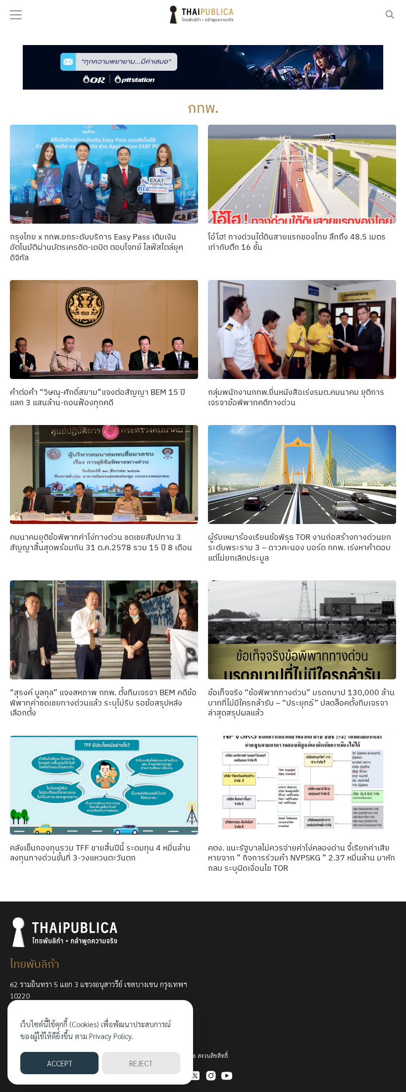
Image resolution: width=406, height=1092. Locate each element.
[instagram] (211, 1076)
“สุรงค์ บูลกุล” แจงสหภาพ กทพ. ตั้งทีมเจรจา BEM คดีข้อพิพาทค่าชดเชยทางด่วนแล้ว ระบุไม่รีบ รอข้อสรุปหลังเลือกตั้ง (103, 702)
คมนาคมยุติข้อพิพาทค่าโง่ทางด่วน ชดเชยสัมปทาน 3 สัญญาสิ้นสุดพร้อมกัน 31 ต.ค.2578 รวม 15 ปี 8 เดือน (101, 542)
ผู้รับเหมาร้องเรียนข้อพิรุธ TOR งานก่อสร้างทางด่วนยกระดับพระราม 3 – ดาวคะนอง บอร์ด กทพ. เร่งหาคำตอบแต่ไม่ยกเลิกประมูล (299, 547)
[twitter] (195, 1076)
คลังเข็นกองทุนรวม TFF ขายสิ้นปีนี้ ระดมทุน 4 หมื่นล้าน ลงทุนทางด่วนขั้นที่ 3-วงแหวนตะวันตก (100, 853)
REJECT (140, 1063)
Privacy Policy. (111, 1036)
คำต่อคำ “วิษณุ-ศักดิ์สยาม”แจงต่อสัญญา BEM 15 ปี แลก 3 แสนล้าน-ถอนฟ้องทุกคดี (97, 397)
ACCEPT (59, 1063)
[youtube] (227, 1076)
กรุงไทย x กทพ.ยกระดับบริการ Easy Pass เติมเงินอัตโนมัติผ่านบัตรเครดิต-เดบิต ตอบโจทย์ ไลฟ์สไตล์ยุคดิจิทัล (96, 247)
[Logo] (203, 15)
